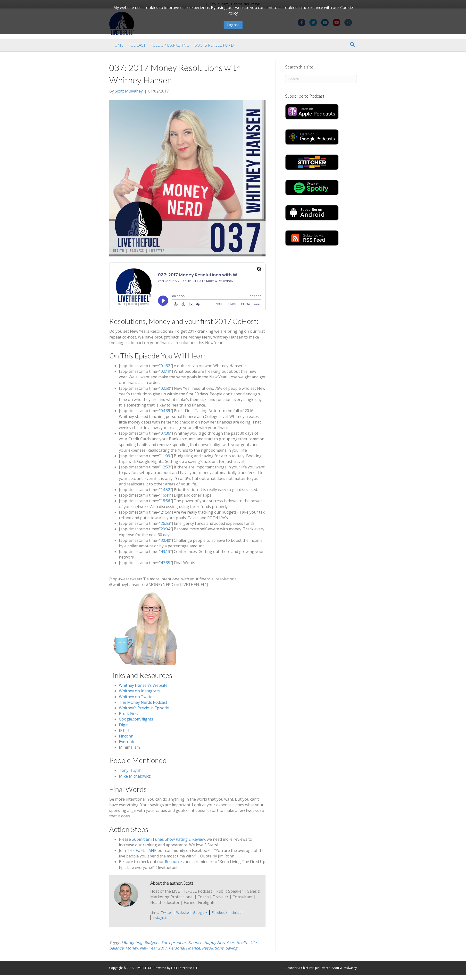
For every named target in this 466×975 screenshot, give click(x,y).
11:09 (165, 455)
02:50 (165, 388)
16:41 (165, 495)
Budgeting (133, 942)
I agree (233, 24)
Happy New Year (219, 942)
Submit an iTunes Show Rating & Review (168, 839)
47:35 (165, 562)
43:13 (165, 551)
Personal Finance (184, 948)
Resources (174, 861)
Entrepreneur (173, 942)
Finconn (126, 736)
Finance (195, 942)
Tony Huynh (130, 770)
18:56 (165, 500)
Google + (200, 912)
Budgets (151, 942)
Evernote (127, 741)
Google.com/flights (136, 719)
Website (182, 912)
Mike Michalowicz (135, 776)
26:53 (165, 523)
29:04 (165, 529)
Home (117, 45)
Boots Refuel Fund (214, 45)
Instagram (160, 917)
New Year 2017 (153, 948)
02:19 (165, 371)
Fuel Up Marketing (169, 45)
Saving (231, 948)
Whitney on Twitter (136, 696)
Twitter (166, 912)
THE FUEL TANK (142, 850)
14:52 (165, 489)
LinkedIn (237, 912)
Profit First (128, 713)
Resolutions (213, 948)
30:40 (165, 540)
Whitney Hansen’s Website (143, 685)
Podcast (137, 45)
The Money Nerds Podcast (143, 702)
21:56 (165, 512)
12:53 (165, 467)
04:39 (165, 410)
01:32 (165, 365)
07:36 (165, 433)
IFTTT (124, 730)
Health (242, 942)
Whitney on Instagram (139, 691)
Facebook (219, 912)
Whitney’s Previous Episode (144, 708)
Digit (123, 725)
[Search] (352, 44)
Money (131, 948)
